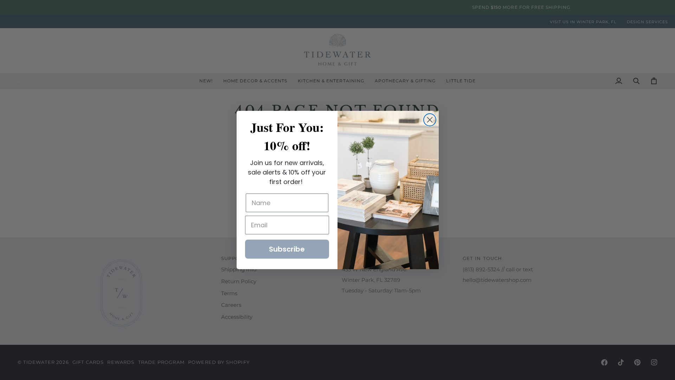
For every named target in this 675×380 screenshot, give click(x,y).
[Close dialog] (430, 120)
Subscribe (287, 249)
